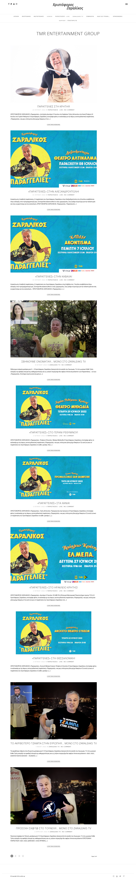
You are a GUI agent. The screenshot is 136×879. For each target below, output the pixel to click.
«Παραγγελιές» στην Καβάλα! (53, 276)
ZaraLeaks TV (78, 16)
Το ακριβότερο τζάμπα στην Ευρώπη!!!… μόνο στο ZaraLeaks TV (53, 743)
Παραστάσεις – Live (62, 16)
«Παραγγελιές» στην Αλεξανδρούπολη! (53, 191)
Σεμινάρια (90, 16)
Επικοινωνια (117, 16)
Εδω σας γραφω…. (103, 16)
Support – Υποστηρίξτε (68, 20)
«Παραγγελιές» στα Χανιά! (53, 503)
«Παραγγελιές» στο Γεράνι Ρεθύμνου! (53, 432)
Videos (49, 16)
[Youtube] (14, 4)
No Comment (69, 110)
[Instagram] (16, 4)
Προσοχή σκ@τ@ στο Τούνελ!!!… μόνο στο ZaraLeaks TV (53, 828)
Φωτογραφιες (39, 16)
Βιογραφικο (26, 16)
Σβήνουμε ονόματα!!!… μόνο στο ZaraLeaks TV (53, 361)
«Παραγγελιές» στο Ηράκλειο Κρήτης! (53, 587)
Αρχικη (16, 16)
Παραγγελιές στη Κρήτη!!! (53, 106)
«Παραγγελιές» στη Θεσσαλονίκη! (53, 658)
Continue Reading (53, 124)
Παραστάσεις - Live (55, 110)
